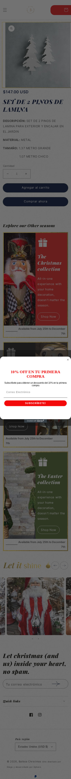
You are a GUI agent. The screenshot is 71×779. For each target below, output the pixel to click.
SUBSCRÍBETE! (35, 403)
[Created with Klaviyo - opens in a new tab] (35, 420)
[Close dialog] (68, 359)
